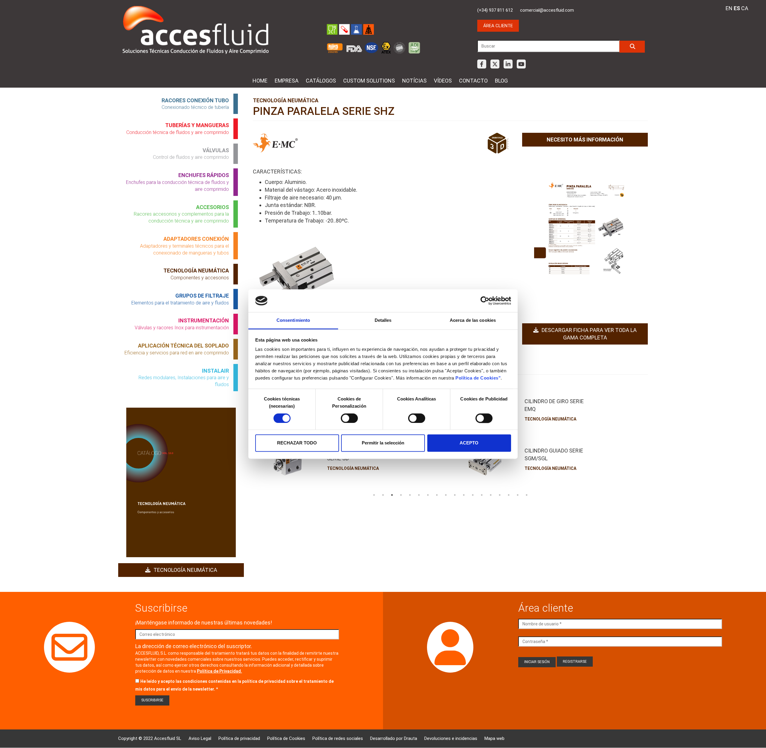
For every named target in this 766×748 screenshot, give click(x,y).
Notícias (414, 80)
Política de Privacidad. (219, 671)
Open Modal (296, 276)
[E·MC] (275, 143)
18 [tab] (527, 495)
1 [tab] (374, 495)
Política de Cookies (286, 738)
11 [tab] (464, 495)
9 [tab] (446, 495)
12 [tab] (473, 495)
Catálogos (321, 80)
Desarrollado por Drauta (393, 738)
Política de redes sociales (337, 738)
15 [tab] (500, 495)
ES (737, 8)
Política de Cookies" (478, 378)
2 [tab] (383, 495)
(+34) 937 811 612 (495, 10)
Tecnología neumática (185, 570)
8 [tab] (437, 495)
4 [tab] (401, 495)
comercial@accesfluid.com (547, 10)
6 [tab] (419, 495)
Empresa (287, 80)
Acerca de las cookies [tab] (473, 320)
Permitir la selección (383, 443)
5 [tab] (410, 495)
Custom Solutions (369, 80)
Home (260, 80)
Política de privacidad (239, 738)
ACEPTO (469, 443)
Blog (501, 80)
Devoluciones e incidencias (450, 738)
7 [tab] (428, 495)
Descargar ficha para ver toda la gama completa (589, 334)
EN (729, 8)
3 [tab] (392, 495)
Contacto (473, 80)
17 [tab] (518, 495)
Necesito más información (585, 139)
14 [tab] (491, 495)
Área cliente (498, 25)
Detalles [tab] (383, 320)
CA (744, 8)
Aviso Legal (200, 738)
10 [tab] (455, 495)
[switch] (349, 418)
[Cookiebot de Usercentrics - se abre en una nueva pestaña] (485, 300)
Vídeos (443, 80)
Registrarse (575, 661)
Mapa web (494, 738)
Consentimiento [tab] (293, 320)
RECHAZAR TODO (297, 443)
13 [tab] (482, 495)
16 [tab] (509, 495)
